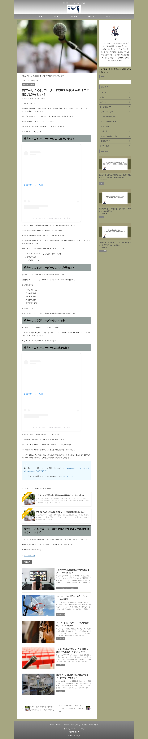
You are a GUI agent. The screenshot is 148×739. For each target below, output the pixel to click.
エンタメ (39, 16)
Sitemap (74, 16)
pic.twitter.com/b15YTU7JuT (35, 471)
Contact (108, 16)
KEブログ (74, 732)
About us (91, 16)
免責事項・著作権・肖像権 (90, 725)
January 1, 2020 (66, 476)
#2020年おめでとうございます (77, 468)
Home (52, 725)
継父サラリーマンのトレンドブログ (74, 729)
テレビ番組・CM (29, 556)
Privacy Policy (75, 725)
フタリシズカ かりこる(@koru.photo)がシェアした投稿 (51, 218)
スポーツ (56, 16)
